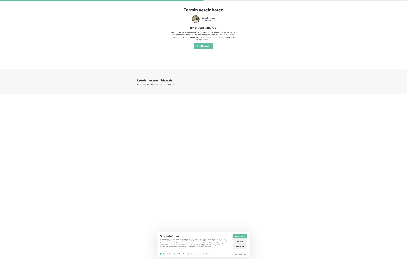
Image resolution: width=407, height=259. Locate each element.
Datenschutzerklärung (240, 254)
